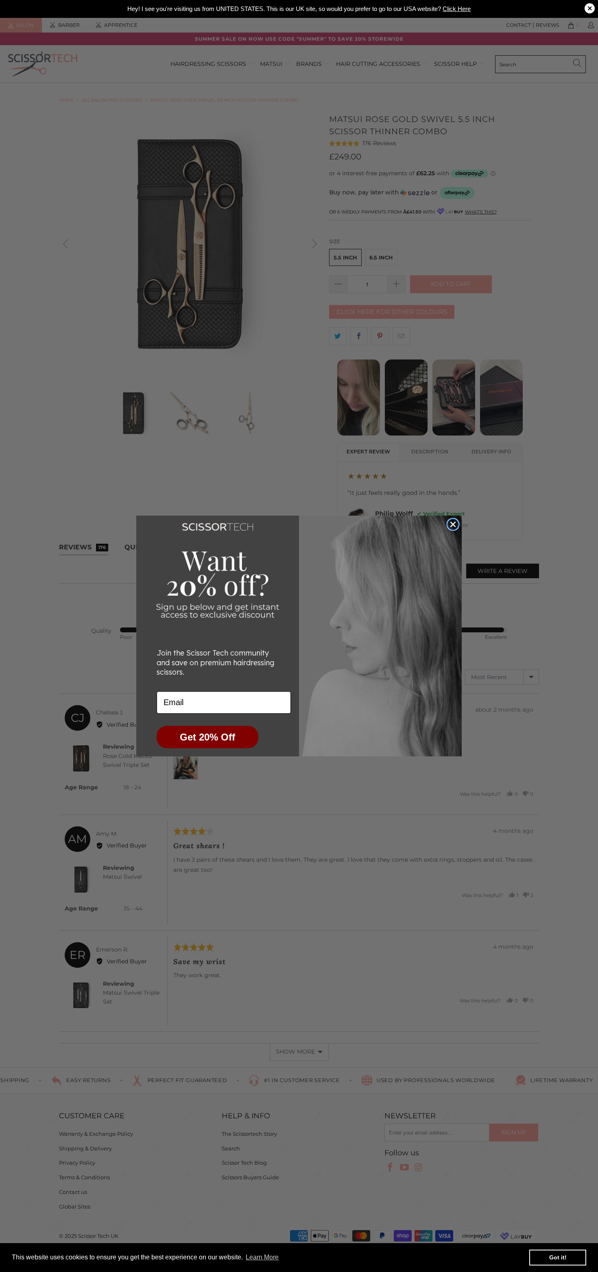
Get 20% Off (207, 737)
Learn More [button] (262, 1257)
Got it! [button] (558, 1257)
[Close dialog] (452, 524)
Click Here (457, 8)
